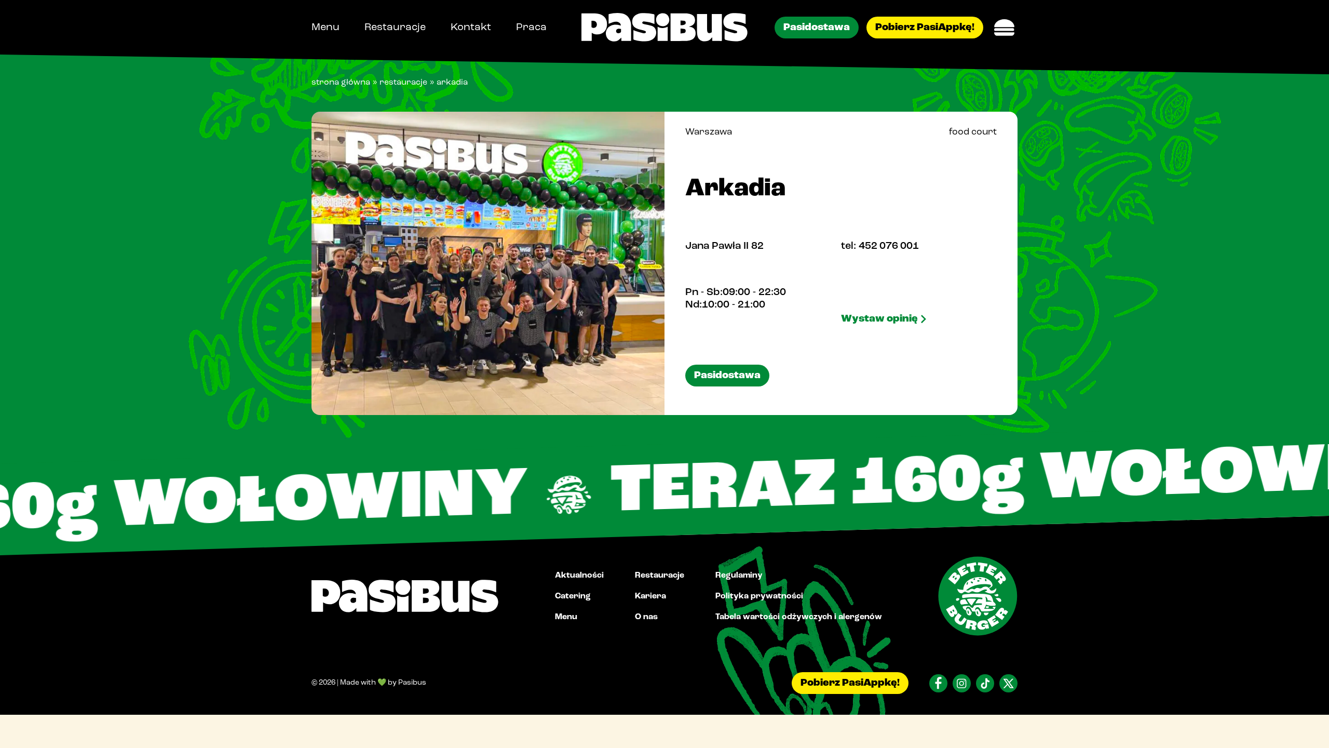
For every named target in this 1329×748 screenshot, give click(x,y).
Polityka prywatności (759, 596)
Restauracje (395, 27)
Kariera (650, 596)
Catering (573, 596)
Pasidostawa (816, 27)
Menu (325, 27)
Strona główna (340, 82)
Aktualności (579, 575)
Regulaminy (739, 575)
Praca (531, 27)
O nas (646, 616)
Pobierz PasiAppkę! (924, 27)
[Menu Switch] (1005, 28)
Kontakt (471, 27)
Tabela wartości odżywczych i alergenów (798, 616)
